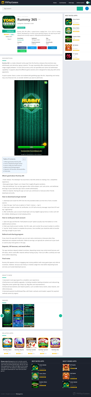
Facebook (23, 47)
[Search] (80, 9)
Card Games (62, 2)
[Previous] (2, 315)
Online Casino (80, 2)
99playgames (19, 394)
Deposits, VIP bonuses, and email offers (14, 169)
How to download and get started (13, 163)
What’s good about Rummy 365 (12, 162)
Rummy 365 (20, 40)
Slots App (71, 2)
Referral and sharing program (12, 167)
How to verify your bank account (13, 165)
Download (10, 31)
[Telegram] (87, 8)
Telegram (53, 47)
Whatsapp (22, 51)
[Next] (61, 315)
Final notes (7, 171)
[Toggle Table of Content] (23, 159)
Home (55, 2)
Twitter (32, 47)
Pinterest (43, 47)
